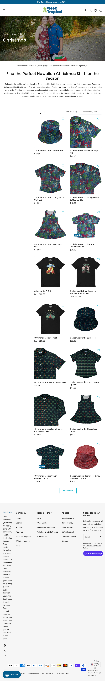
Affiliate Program (23, 541)
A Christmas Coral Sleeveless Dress (48, 245)
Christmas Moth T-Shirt (45, 338)
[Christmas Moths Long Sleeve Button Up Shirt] (50, 410)
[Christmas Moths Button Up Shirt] (50, 363)
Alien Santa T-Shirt (43, 291)
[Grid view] (35, 111)
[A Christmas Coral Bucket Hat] (50, 132)
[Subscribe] (100, 537)
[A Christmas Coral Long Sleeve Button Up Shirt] (86, 179)
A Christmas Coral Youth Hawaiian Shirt (82, 245)
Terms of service (33, 673)
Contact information (62, 673)
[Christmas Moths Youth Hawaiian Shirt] (50, 457)
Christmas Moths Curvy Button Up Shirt (84, 383)
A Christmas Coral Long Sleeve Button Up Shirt (84, 198)
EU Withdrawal (68, 532)
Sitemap (65, 541)
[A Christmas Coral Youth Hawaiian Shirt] (86, 225)
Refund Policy (67, 523)
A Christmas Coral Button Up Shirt (84, 151)
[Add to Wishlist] (63, 119)
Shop (14, 34)
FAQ (39, 518)
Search (19, 523)
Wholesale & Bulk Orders (47, 532)
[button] (4, 10)
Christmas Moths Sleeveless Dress (83, 430)
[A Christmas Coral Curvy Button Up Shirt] (50, 179)
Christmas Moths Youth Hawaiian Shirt (45, 477)
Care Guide (42, 523)
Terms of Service (69, 537)
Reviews (19, 532)
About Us (19, 527)
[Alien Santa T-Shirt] (50, 272)
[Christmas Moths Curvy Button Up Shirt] (86, 363)
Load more (68, 490)
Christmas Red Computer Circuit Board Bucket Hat (85, 477)
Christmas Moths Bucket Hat (83, 338)
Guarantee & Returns (46, 527)
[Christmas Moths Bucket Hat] (86, 319)
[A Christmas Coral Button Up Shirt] (86, 132)
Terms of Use (90, 545)
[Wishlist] (95, 10)
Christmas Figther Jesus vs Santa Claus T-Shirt (83, 292)
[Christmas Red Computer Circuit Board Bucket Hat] (86, 457)
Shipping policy (47, 673)
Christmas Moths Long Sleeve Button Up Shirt (48, 430)
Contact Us (42, 537)
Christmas (24, 34)
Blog (17, 546)
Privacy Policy (67, 527)
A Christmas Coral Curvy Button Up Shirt (49, 198)
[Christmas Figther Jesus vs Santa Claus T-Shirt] (86, 272)
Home (5, 34)
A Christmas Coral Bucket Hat (48, 150)
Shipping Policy (68, 518)
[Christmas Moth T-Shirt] (50, 319)
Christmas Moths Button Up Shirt (50, 382)
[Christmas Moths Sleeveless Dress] (86, 410)
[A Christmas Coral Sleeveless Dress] (50, 225)
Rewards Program (23, 537)
